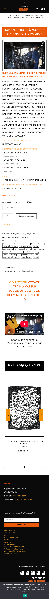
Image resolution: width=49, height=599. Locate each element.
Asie (31, 241)
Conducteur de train (25, 246)
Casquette (26, 243)
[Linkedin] (43, 573)
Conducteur (14, 246)
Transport (16, 257)
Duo (16, 249)
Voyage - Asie (20, 234)
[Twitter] (33, 573)
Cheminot (6, 246)
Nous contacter (12, 188)
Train (36, 254)
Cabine (5, 243)
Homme (21, 249)
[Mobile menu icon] (5, 8)
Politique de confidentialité (13, 549)
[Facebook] (27, 573)
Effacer (29, 202)
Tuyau (23, 257)
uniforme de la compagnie (18, 89)
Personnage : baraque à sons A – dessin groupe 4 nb (24, 442)
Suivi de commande (11, 544)
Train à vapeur (7, 257)
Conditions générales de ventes (15, 551)
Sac (19, 254)
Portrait (5, 254)
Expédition (7, 542)
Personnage (36, 252)
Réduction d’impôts (11, 553)
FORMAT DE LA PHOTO (11, 203)
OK (25, 595)
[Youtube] (38, 573)
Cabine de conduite (15, 243)
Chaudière (41, 243)
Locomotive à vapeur (9, 252)
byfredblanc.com (24, 499)
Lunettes (20, 252)
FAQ (5, 535)
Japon (8, 118)
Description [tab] (10, 267)
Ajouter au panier (26, 216)
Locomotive (42, 249)
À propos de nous (10, 533)
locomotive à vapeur (21, 76)
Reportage (13, 254)
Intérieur (28, 249)
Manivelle (27, 252)
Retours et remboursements (14, 546)
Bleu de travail (39, 241)
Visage (29, 257)
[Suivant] (45, 467)
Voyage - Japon (31, 234)
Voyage (35, 257)
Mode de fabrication (11, 537)
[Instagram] (22, 573)
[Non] (46, 590)
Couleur (36, 246)
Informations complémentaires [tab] (19, 271)
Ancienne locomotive (22, 241)
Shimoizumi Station (27, 254)
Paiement (7, 540)
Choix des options (24, 451)
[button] (35, 2)
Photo (43, 252)
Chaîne (33, 243)
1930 (12, 241)
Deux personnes (8, 249)
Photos (13, 234)
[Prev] (3, 467)
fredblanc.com (19, 496)
